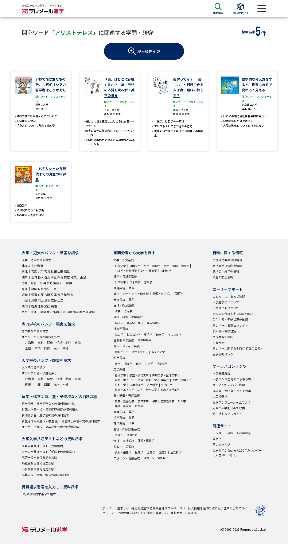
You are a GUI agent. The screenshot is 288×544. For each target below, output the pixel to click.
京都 (41, 294)
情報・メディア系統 (126, 346)
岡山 (41, 300)
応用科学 (152, 385)
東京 (67, 277)
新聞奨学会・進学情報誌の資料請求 (45, 415)
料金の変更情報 (223, 277)
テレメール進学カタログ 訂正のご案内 (238, 348)
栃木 (41, 277)
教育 (131, 288)
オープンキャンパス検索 (229, 385)
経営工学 (151, 390)
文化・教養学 (148, 271)
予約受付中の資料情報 (227, 260)
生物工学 (166, 385)
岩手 (41, 271)
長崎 (69, 312)
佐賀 (63, 312)
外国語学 (120, 282)
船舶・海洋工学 (170, 390)
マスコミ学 (174, 335)
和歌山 (68, 294)
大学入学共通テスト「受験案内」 (44, 446)
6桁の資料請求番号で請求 (39, 494)
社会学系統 (120, 328)
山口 (60, 300)
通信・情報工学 (147, 380)
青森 (34, 271)
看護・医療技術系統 (126, 429)
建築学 (164, 380)
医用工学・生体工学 (164, 375)
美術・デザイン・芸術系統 (131, 294)
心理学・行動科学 (126, 271)
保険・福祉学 (146, 440)
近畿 (25, 294)
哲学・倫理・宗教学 (176, 266)
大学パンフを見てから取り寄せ (233, 379)
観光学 (160, 335)
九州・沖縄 (29, 312)
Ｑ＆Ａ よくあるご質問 (229, 296)
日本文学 (120, 266)
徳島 (41, 306)
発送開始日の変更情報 (227, 266)
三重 (54, 289)
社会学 (119, 335)
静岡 (34, 289)
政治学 (128, 311)
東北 (25, 271)
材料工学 (120, 385)
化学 (138, 364)
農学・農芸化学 (124, 401)
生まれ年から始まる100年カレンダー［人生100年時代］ (237, 452)
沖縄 (92, 312)
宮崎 (56, 312)
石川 (63, 283)
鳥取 (34, 300)
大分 (49, 312)
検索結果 (248, 31)
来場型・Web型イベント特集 (232, 391)
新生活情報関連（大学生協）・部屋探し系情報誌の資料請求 (61, 421)
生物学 (149, 364)
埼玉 (54, 277)
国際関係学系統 (123, 340)
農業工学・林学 (147, 401)
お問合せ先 (220, 343)
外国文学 (134, 266)
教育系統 (119, 288)
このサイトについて (226, 308)
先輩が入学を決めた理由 (229, 408)
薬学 (131, 423)
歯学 (131, 417)
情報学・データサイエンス (131, 352)
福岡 (43, 312)
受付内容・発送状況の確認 (230, 319)
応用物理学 (136, 385)
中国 (25, 300)
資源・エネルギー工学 (128, 390)
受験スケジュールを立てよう (232, 402)
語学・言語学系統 (125, 276)
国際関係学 (144, 340)
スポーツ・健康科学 (156, 458)
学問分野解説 (221, 373)
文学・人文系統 (123, 260)
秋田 (54, 271)
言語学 (148, 282)
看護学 (119, 435)
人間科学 (165, 271)
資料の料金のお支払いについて (233, 314)
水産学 (139, 406)
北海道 (26, 266)
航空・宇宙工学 (139, 375)
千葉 (60, 277)
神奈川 (74, 277)
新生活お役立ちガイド (227, 414)
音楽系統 (119, 300)
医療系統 (119, 412)
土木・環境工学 (181, 380)
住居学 (163, 452)
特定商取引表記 (223, 337)
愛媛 (47, 306)
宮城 (47, 271)
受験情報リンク (223, 354)
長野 (49, 283)
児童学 (151, 452)
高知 (54, 306)
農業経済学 (167, 401)
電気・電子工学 (124, 380)
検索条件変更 (148, 51)
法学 (117, 311)
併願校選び (220, 396)
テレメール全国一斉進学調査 (232, 433)
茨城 (34, 277)
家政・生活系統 (123, 446)
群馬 (47, 277)
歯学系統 (119, 417)
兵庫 (54, 294)
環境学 (148, 335)
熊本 (76, 312)
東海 (25, 289)
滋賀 (34, 294)
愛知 (47, 289)
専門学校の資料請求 (35, 331)
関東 (25, 277)
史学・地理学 (152, 266)
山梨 (83, 277)
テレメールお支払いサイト (230, 325)
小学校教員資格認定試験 (38, 469)
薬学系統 (119, 423)
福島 (67, 271)
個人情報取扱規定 (224, 331)
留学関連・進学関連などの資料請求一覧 (48, 403)
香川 (34, 306)
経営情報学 (153, 323)
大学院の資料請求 (33, 367)
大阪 (47, 294)
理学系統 (119, 357)
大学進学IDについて (226, 302)
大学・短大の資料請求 (36, 260)
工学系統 (119, 369)
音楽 (131, 299)
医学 (131, 411)
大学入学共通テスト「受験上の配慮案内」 (50, 452)
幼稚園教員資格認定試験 (38, 463)
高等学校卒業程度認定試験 (39, 457)
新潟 (43, 283)
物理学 (128, 364)
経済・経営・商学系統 (128, 317)
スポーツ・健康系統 (126, 458)
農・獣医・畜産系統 (126, 395)
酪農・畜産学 (123, 406)
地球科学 (162, 364)
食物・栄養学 (123, 452)
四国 (25, 306)
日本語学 (134, 282)
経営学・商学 (135, 323)
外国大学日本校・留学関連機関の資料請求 (50, 409)
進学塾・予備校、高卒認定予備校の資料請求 (51, 427)
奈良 (60, 294)
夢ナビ (217, 439)
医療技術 (132, 435)
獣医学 (182, 401)
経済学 (119, 323)
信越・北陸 (29, 283)
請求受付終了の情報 (226, 271)
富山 (56, 283)
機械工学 (120, 375)
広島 (54, 300)
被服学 (139, 452)
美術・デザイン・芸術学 (167, 293)
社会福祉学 (133, 335)
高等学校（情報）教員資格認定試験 (45, 475)
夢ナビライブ (221, 444)
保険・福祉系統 (123, 441)
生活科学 (175, 452)
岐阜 (41, 289)
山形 (60, 271)
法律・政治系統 (123, 305)
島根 (47, 300)
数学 (117, 364)
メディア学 (158, 352)
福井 (69, 283)
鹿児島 (83, 312)
